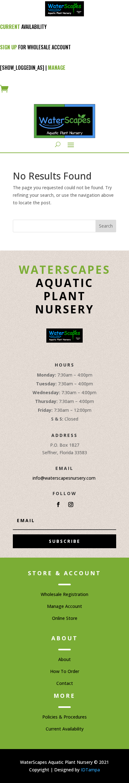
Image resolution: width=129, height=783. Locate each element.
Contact (64, 683)
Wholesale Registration (64, 594)
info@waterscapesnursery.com (64, 478)
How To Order (64, 671)
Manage (56, 67)
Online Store (64, 618)
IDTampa (90, 770)
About (64, 659)
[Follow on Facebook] (58, 504)
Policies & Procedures (64, 717)
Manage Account (64, 606)
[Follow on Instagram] (71, 504)
